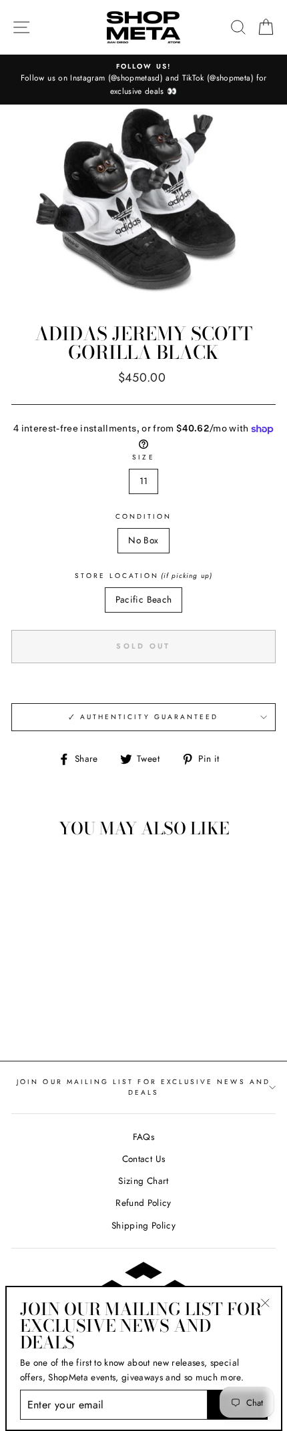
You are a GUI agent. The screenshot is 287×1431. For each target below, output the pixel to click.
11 (143, 480)
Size (143, 457)
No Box (143, 540)
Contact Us (143, 1158)
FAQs (143, 1136)
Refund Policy (143, 1202)
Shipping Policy (143, 1225)
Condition (143, 516)
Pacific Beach (143, 599)
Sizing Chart (143, 1180)
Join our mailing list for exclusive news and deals (143, 1087)
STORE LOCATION (143, 576)
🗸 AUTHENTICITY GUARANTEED (144, 717)
